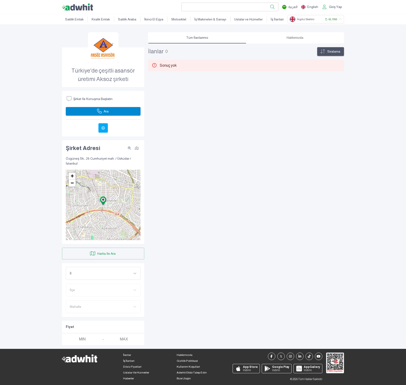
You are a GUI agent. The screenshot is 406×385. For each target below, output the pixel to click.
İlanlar (127, 355)
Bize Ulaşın (184, 378)
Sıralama (333, 51)
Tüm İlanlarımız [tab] (197, 37)
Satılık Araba (127, 19)
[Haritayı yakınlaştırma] (129, 148)
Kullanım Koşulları (188, 366)
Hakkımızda (184, 355)
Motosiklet (179, 19)
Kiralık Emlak (101, 19)
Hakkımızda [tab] (295, 37)
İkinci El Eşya (153, 19)
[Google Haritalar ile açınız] (137, 148)
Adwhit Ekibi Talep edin (192, 372)
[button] (103, 200)
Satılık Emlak (74, 19)
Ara (106, 111)
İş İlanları (277, 19)
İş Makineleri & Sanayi (210, 19)
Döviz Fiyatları (132, 366)
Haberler (128, 378)
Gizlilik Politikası (187, 360)
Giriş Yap (335, 7)
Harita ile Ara (106, 253)
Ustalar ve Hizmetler (248, 19)
